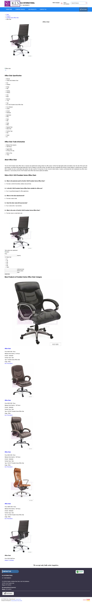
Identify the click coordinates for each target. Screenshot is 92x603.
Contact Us (43, 9)
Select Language (56, 2)
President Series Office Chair (12, 17)
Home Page (9, 9)
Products (8, 16)
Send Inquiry (84, 9)
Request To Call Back (9, 560)
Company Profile (20, 9)
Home (7, 14)
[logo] (12, 6)
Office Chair (8, 348)
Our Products (32, 9)
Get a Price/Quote (9, 363)
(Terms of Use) (18, 599)
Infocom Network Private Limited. (16, 600)
